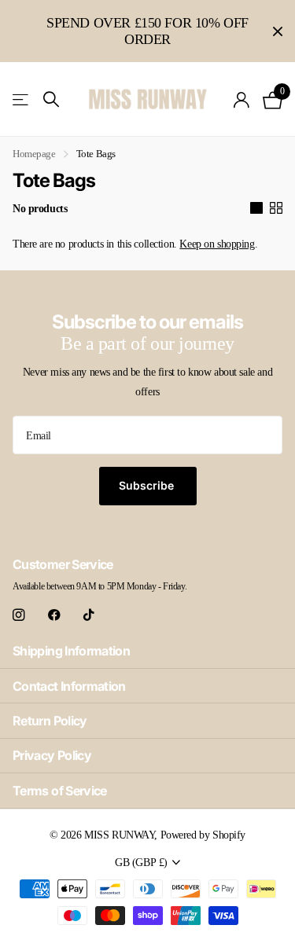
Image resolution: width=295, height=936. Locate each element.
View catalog (22, 99)
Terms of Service (60, 790)
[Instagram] (18, 615)
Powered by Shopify (202, 834)
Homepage (34, 154)
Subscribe (148, 485)
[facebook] (54, 615)
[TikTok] (88, 615)
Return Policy (50, 721)
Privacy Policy (52, 755)
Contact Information (69, 686)
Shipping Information (71, 651)
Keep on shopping (216, 244)
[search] (51, 99)
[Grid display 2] (276, 208)
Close (277, 31)
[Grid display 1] (256, 208)
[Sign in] (242, 100)
